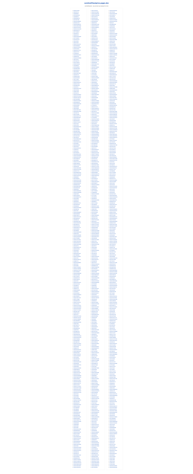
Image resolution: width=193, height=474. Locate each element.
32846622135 (76, 348)
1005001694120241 (95, 103)
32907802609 (76, 128)
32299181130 (75, 149)
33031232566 (76, 357)
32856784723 (76, 12)
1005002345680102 (95, 404)
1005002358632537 (113, 137)
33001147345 (94, 421)
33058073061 (76, 323)
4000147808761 (76, 296)
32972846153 (112, 164)
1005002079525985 (77, 421)
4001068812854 (112, 335)
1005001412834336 (113, 273)
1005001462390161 (113, 195)
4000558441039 (94, 436)
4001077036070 (76, 62)
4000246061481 (76, 358)
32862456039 (112, 290)
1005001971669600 (77, 319)
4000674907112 (112, 381)
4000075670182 (112, 233)
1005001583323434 (95, 450)
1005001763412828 (95, 219)
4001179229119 (76, 435)
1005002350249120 (113, 117)
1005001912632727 (77, 242)
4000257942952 (112, 219)
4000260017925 (112, 251)
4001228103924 (112, 288)
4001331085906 (76, 271)
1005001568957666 (95, 125)
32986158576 (76, 35)
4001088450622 (94, 187)
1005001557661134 (77, 259)
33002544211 (94, 221)
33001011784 (111, 65)
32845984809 (94, 93)
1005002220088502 (77, 294)
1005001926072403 (77, 141)
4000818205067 (76, 352)
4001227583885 (76, 238)
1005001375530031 (95, 426)
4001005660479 (76, 413)
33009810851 (94, 285)
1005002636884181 (77, 24)
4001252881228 (94, 178)
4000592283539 (76, 374)
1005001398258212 (77, 351)
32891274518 (75, 393)
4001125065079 (94, 90)
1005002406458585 (95, 416)
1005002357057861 (95, 303)
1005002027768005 (113, 416)
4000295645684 (94, 316)
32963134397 (76, 42)
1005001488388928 (113, 354)
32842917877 (76, 280)
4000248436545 (94, 163)
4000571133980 (76, 299)
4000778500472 (112, 244)
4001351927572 (76, 140)
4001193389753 (112, 149)
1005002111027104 (77, 161)
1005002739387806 (95, 15)
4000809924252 (76, 458)
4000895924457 (94, 229)
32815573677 (76, 210)
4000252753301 (76, 384)
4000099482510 (76, 18)
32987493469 (94, 380)
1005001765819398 (95, 372)
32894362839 (94, 299)
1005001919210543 (77, 253)
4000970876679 (76, 332)
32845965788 (76, 209)
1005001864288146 (95, 442)
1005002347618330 (95, 280)
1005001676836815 (95, 346)
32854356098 (112, 256)
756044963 (93, 70)
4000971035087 (112, 375)
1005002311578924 (95, 378)
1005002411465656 (77, 268)
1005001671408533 (95, 88)
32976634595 (94, 305)
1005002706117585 (113, 224)
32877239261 (112, 293)
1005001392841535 (95, 340)
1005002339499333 (113, 129)
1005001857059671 (95, 397)
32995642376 (112, 390)
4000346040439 (94, 157)
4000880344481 (76, 76)
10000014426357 (112, 198)
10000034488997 (94, 308)
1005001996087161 (95, 85)
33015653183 (76, 151)
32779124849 (112, 364)
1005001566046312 (95, 274)
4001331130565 (112, 456)
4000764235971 (112, 146)
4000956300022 (112, 419)
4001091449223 (112, 357)
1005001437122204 (77, 96)
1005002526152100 (77, 432)
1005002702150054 (77, 343)
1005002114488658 (95, 132)
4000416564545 (76, 218)
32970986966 (112, 170)
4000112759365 (94, 203)
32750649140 (76, 53)
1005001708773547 (77, 297)
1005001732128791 (77, 164)
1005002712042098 (113, 53)
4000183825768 (112, 314)
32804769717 (94, 245)
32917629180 (76, 143)
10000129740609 (112, 181)
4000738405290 (112, 155)
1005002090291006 (77, 181)
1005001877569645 (95, 67)
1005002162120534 (77, 282)
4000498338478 (76, 328)
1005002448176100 (95, 329)
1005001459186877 (77, 355)
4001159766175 (112, 15)
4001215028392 (94, 467)
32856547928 (112, 41)
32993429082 (112, 445)
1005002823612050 (113, 21)
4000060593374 (76, 277)
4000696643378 (94, 265)
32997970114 (93, 47)
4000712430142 (112, 174)
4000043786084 (76, 378)
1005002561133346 (95, 109)
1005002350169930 (77, 94)
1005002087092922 (113, 319)
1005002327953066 (113, 86)
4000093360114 (94, 418)
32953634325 (94, 407)
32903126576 (94, 123)
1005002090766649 (95, 332)
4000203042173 (76, 30)
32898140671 (112, 442)
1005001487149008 (113, 248)
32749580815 (112, 323)
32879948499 (94, 430)
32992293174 (76, 245)
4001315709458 (112, 59)
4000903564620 (76, 64)
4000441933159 (76, 120)
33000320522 (112, 435)
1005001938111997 (113, 97)
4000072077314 (94, 106)
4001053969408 (94, 448)
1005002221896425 (113, 433)
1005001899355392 (77, 126)
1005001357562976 (113, 422)
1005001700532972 (77, 241)
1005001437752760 (113, 338)
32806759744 (112, 56)
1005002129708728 (95, 170)
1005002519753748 (113, 128)
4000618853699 (76, 68)
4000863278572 (112, 222)
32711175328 (93, 195)
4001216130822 (76, 456)
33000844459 (94, 317)
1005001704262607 (113, 239)
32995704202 (112, 461)
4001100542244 (94, 39)
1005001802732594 (95, 461)
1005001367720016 (95, 225)
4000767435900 (112, 38)
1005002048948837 (77, 212)
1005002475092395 (77, 174)
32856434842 (94, 247)
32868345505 (94, 354)
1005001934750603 (95, 129)
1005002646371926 (95, 24)
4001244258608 (94, 83)
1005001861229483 (77, 416)
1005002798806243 (113, 389)
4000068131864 (112, 377)
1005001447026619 (113, 306)
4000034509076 (76, 145)
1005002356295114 (77, 82)
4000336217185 (76, 311)
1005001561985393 (113, 114)
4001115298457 (76, 38)
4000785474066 (112, 259)
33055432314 (94, 395)
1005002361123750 (113, 131)
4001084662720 (112, 106)
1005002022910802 (95, 128)
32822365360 (94, 79)
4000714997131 (112, 313)
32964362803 (94, 82)
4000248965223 (112, 279)
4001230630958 (76, 320)
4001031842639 (112, 151)
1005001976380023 (113, 209)
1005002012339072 (77, 100)
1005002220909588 (77, 192)
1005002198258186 (77, 167)
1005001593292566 (113, 432)
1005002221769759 (77, 400)
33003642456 (76, 166)
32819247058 (76, 125)
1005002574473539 (77, 169)
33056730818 (112, 85)
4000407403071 (94, 122)
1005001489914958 (113, 280)
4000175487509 (94, 10)
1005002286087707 (95, 465)
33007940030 (112, 232)
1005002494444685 (77, 306)
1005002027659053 (95, 45)
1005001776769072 (77, 256)
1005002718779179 (77, 372)
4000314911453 (94, 331)
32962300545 (112, 415)
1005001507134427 (77, 380)
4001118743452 (76, 303)
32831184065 (112, 369)
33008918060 (76, 424)
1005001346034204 (77, 377)
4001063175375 (76, 170)
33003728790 (112, 163)
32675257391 (112, 27)
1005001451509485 (95, 193)
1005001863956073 (113, 218)
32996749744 (112, 31)
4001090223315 (76, 22)
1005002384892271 (95, 41)
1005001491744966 (113, 39)
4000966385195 (112, 265)
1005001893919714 (113, 167)
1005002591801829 (113, 10)
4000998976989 (94, 51)
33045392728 (76, 112)
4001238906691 (112, 418)
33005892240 (76, 219)
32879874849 (76, 366)
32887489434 (112, 132)
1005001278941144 (113, 287)
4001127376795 (94, 180)
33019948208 (76, 206)
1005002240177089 (113, 262)
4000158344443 (112, 77)
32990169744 (94, 334)
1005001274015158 (77, 44)
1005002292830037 (77, 236)
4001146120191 (112, 325)
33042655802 (112, 190)
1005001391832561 (77, 467)
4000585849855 (94, 42)
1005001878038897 (113, 407)
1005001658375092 (77, 404)
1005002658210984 (95, 200)
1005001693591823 (95, 235)
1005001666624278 (77, 196)
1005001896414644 (77, 186)
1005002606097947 (113, 412)
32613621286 (112, 91)
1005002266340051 (113, 47)
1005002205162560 (77, 368)
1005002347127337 (95, 60)
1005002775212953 (77, 386)
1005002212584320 (95, 273)
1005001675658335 (77, 381)
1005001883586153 (113, 94)
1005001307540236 (113, 186)
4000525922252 (112, 254)
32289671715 (75, 261)
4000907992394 (94, 131)
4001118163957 (112, 141)
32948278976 (76, 193)
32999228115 (94, 177)
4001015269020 (94, 381)
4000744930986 (76, 99)
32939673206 (112, 68)
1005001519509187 (113, 157)
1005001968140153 (113, 200)
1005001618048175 (95, 149)
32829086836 (76, 410)
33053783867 (94, 322)
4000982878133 (112, 201)
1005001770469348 (113, 54)
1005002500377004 (77, 88)
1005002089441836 (95, 232)
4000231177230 (112, 334)
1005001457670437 (77, 438)
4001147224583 (112, 345)
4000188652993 (94, 138)
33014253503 (94, 44)
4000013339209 (76, 195)
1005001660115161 (76, 221)
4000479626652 (94, 419)
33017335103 (112, 261)
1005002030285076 (95, 390)
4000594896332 (76, 102)
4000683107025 (94, 313)
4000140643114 (76, 224)
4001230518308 (112, 227)
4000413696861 (112, 229)
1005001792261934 (113, 302)
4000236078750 (94, 374)
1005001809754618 (113, 71)
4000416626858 (94, 335)
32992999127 (94, 201)
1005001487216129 (77, 157)
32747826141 (75, 291)
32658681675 (94, 439)
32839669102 (76, 16)
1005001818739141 (113, 57)
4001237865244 (94, 342)
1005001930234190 (77, 429)
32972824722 (76, 93)
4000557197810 (112, 45)
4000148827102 (76, 342)
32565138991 (76, 265)
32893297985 (94, 287)
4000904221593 (94, 38)
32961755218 (94, 262)
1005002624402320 (77, 462)
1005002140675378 (113, 393)
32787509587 (94, 283)
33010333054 (76, 250)
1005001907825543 (113, 210)
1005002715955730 (95, 309)
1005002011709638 (95, 100)
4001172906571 (76, 31)
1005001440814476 (95, 464)
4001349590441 (94, 143)
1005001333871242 (77, 175)
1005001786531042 (113, 134)
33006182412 (112, 398)
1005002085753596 (77, 387)
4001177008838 (94, 190)
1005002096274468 (113, 158)
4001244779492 (112, 67)
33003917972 (94, 429)
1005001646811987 (77, 117)
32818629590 (112, 25)
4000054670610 (112, 238)
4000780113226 (94, 218)
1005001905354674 (77, 54)
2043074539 (111, 161)
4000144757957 (94, 355)
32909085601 (76, 177)
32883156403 (112, 451)
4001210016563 (94, 33)
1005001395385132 (113, 343)
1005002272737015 (95, 166)
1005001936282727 (95, 438)
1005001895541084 (77, 154)
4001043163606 (112, 386)
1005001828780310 (113, 352)
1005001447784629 (113, 19)
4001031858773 (112, 305)
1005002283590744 (95, 291)
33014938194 (94, 65)
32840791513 (94, 30)
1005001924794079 (95, 119)
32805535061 (112, 183)
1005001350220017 (95, 306)
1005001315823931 (95, 288)
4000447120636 (76, 433)
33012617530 (94, 114)
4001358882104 (112, 122)
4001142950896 (76, 129)
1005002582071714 (77, 227)
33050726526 (94, 325)
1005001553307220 (113, 303)
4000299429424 (94, 210)
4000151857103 (112, 438)
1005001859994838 (95, 282)
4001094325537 (76, 80)
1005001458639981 (95, 444)
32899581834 (76, 189)
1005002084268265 (113, 221)
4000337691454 (94, 409)
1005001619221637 (77, 412)
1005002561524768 (77, 180)
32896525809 (112, 88)
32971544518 (94, 371)
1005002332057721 (77, 134)
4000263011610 (94, 216)
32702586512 (94, 447)
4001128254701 (76, 60)
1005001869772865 (95, 368)
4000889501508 (112, 268)
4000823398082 (112, 337)
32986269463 (112, 51)
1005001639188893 (77, 262)
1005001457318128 (77, 47)
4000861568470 (76, 369)
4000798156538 (76, 204)
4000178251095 (76, 401)
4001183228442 (112, 28)
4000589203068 (94, 456)
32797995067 (112, 250)
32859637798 (112, 247)
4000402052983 (94, 86)
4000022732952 (94, 383)
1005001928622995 (95, 59)
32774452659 (94, 117)
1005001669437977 (95, 236)
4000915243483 (76, 406)
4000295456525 (112, 276)
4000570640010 (112, 282)
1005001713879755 (77, 354)
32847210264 (112, 326)
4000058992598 (76, 187)
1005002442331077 (77, 389)
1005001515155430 (77, 27)
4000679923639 (94, 441)
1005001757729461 (77, 309)
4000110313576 (112, 79)
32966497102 (112, 125)
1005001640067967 (113, 187)
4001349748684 (94, 146)
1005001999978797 (77, 436)
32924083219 (94, 50)
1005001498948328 (95, 167)
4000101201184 (76, 360)
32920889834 (76, 65)
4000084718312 (112, 320)
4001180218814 (76, 48)
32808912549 (112, 439)
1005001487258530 (77, 308)
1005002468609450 (113, 421)
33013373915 (112, 294)
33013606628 (112, 355)
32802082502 (112, 62)
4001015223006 (112, 44)
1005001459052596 (77, 103)
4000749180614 (76, 178)
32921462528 (94, 253)
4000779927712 (76, 325)
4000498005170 (94, 160)
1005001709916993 (95, 215)
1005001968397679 (95, 222)
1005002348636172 (95, 108)
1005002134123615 (77, 239)
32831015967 (76, 427)
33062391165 (94, 328)
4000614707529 (76, 119)
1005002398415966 (77, 25)
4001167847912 (94, 158)
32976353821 (112, 374)
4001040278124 (112, 430)
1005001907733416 (95, 206)
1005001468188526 (77, 190)
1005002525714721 (77, 270)
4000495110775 (112, 178)
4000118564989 (94, 48)
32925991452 (94, 198)
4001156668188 (76, 407)
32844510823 (94, 422)
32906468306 (94, 62)
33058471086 (76, 251)
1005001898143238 (77, 455)
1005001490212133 (95, 64)
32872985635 (112, 351)
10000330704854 (94, 302)
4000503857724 (112, 83)
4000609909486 (112, 103)
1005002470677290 (113, 145)
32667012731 (93, 148)
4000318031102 (94, 387)
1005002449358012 (77, 155)
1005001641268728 (113, 105)
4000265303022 (76, 225)
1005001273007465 (113, 241)
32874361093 (112, 42)
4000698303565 (76, 184)
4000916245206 (94, 242)
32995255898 (112, 309)
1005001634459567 (113, 465)
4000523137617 (112, 366)
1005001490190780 (77, 222)
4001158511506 (76, 19)
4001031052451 (112, 175)
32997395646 (112, 413)
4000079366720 (112, 274)
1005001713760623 (77, 267)
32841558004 (94, 435)
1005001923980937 (95, 432)
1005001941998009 (77, 21)
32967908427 (94, 28)
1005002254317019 (95, 152)
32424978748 (112, 60)
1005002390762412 (113, 340)
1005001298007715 (77, 419)
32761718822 (112, 138)
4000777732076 (112, 76)
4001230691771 (112, 245)
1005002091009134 (77, 183)
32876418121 (111, 360)
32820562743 (76, 453)
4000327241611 (112, 332)
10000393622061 (76, 334)
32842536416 (112, 184)
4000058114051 (112, 108)
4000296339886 (76, 415)
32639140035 (112, 192)
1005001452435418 (95, 54)
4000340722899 (76, 274)
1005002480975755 (77, 364)
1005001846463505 (95, 91)
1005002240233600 (95, 230)
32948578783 (76, 233)
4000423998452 (112, 300)
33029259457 (94, 294)
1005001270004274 (95, 352)
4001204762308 (76, 442)
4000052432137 (94, 80)
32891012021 (75, 264)
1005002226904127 (113, 242)
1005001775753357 (95, 224)
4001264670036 (112, 267)
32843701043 (76, 146)
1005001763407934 (95, 256)
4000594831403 (76, 300)
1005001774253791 (77, 302)
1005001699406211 (77, 441)
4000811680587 (76, 229)
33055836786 (76, 363)
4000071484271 (94, 377)
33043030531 (112, 30)
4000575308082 (76, 338)
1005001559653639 (113, 112)
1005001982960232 (95, 412)
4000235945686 (76, 398)
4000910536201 (94, 338)
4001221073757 (112, 361)
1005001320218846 (95, 112)
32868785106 (94, 22)
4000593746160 (76, 248)
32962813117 (111, 70)
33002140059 (76, 71)
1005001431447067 (95, 140)
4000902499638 (76, 290)
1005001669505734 (113, 216)
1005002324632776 (95, 174)
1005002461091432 (77, 148)
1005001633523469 (77, 322)
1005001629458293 (113, 285)
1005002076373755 (113, 160)
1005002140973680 (77, 444)
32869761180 (94, 35)
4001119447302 (94, 393)
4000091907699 (112, 120)
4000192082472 (76, 70)
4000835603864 (94, 227)
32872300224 (112, 380)
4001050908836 (76, 45)
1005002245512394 (95, 410)
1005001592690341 (95, 19)
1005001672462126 (77, 97)
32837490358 (112, 436)
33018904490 (112, 277)
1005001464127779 (77, 116)
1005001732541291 (113, 140)
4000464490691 (94, 172)
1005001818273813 (113, 236)
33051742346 (112, 253)
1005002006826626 (113, 395)
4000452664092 (76, 213)
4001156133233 (76, 39)
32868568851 (94, 375)
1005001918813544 (113, 74)
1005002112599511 (95, 126)
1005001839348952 (95, 141)
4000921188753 (76, 215)
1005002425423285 (77, 28)
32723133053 (94, 74)
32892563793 (112, 328)
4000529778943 (94, 364)
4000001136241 (94, 406)
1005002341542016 (113, 35)
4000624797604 (112, 212)
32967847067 (112, 230)
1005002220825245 (113, 48)
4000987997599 (112, 291)
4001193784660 (94, 276)
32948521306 (76, 91)
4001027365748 (76, 279)
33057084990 (94, 56)
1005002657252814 (95, 459)
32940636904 (76, 422)
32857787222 (94, 251)
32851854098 (112, 16)
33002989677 (112, 64)
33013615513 (75, 86)
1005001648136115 (113, 453)
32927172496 (76, 79)
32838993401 (112, 383)
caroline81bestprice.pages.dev (96, 3)
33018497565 (94, 189)
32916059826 (94, 254)
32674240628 (112, 358)
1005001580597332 (77, 247)
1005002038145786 (95, 244)
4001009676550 (76, 85)
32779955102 (94, 105)
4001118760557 (76, 152)
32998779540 (94, 349)
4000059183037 (112, 264)
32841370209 (112, 424)
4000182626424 (94, 21)
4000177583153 (76, 276)
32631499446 (76, 409)
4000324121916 (94, 401)
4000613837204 (112, 392)
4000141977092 (112, 109)
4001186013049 (112, 206)
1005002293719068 (95, 445)
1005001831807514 (95, 169)
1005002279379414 (77, 305)
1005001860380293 (113, 90)
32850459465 (76, 346)
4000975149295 (94, 31)
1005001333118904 (95, 12)
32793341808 (112, 397)
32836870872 (76, 329)
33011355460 (76, 395)
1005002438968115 (95, 27)
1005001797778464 (95, 239)
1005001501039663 (113, 180)
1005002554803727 (113, 406)
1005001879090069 (77, 235)
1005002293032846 (77, 335)
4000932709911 (76, 10)
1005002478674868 (113, 363)
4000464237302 (94, 311)
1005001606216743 (95, 314)
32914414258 (94, 96)
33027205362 (112, 12)
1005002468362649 (77, 232)
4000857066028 (76, 163)
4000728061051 (112, 322)
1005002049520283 (77, 337)
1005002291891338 (95, 13)
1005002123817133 (77, 383)
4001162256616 (76, 293)
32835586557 (112, 455)
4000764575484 (112, 372)
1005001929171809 (95, 164)
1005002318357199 (113, 378)
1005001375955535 (77, 345)
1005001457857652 (113, 296)
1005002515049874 (95, 77)
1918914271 (111, 22)
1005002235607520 (113, 447)
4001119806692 (76, 254)
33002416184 (76, 41)
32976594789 (112, 311)
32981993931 (94, 320)
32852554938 (76, 90)
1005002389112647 (77, 109)
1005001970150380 (113, 126)
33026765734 (76, 74)
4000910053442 (94, 433)
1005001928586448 (113, 80)
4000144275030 (112, 148)
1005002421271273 (77, 50)
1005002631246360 (113, 271)
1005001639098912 (95, 389)
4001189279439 (112, 193)
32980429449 (112, 207)
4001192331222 (94, 400)
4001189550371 (94, 323)
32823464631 (94, 213)
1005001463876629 (113, 270)
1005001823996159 (95, 233)
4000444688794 (76, 158)
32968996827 (76, 13)
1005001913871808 (113, 297)
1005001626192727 (95, 296)
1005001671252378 (77, 317)
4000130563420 (112, 308)
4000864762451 (112, 18)
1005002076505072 (95, 270)
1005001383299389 (77, 36)
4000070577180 (112, 348)
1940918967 (93, 319)
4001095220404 (94, 18)
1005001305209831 (77, 132)
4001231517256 (112, 444)
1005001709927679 (95, 175)
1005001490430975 (77, 465)
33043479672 (112, 368)
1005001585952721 (95, 116)
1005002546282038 (113, 196)
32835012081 (76, 426)
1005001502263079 (77, 450)
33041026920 (76, 160)
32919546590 (94, 369)
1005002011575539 (95, 155)
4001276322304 (76, 135)
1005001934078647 (95, 343)
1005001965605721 (95, 348)
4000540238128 (94, 258)
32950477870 (94, 241)
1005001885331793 (95, 161)
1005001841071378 (77, 203)
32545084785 (94, 261)
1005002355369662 (95, 384)
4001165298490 (76, 67)
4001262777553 (112, 169)
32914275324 (76, 123)
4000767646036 (94, 392)
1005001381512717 (95, 451)
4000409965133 (94, 363)
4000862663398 (112, 400)
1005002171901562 (77, 459)
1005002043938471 (113, 349)
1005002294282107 (95, 120)
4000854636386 (112, 346)
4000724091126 (94, 16)
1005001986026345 (77, 138)
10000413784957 (112, 96)
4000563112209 (76, 83)
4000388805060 (112, 24)
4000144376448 (112, 316)
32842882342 (76, 451)
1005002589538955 (95, 462)
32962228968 (94, 271)
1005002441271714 (113, 317)
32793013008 (112, 464)
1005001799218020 (95, 94)
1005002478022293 (113, 258)
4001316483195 (94, 268)
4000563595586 (94, 137)
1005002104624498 (113, 299)
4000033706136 (112, 93)
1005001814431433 (113, 283)
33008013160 (94, 209)
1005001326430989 (77, 244)
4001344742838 (94, 212)
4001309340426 (76, 15)
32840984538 (112, 203)
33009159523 (76, 201)
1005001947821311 (95, 293)
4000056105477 (76, 403)
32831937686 (76, 198)
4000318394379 (112, 73)
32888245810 (112, 387)
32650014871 (112, 426)
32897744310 (76, 59)
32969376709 (112, 441)
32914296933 (94, 196)
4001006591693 (76, 340)
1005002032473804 (113, 33)
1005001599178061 (77, 73)
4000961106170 (76, 313)
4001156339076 (112, 448)
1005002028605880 (77, 273)
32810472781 (75, 258)
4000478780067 (112, 36)
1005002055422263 (77, 392)
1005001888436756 (77, 172)
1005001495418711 (95, 259)
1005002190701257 (113, 204)
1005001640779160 (113, 410)
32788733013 (112, 462)
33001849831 (94, 99)
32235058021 (94, 248)
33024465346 (94, 71)
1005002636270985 (77, 111)
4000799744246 (94, 427)
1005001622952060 (95, 358)
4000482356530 (94, 386)
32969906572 (94, 300)
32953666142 (76, 285)
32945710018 (94, 337)
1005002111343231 (77, 122)
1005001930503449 (77, 361)
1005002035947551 (77, 349)
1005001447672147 (95, 424)
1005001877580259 (95, 297)
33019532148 (112, 384)
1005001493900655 (113, 116)
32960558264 (76, 287)
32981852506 (94, 186)
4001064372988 (94, 76)
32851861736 (76, 33)
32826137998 (76, 397)
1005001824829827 (95, 134)
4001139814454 (94, 145)
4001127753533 (112, 371)
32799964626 (94, 192)
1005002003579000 (77, 447)
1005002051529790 (95, 135)
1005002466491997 (113, 135)
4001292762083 (76, 77)
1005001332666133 (77, 461)
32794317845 (94, 403)
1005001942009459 (95, 207)
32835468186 (76, 230)
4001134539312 (94, 68)
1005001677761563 (113, 123)
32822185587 (112, 119)
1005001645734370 (113, 450)
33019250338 (112, 100)
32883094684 (76, 106)
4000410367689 (112, 152)
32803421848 (76, 326)
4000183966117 (94, 183)
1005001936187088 (113, 13)
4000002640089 (94, 97)
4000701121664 (112, 215)
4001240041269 (94, 290)
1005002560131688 (113, 111)
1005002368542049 (77, 464)
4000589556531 (94, 53)
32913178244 (112, 403)
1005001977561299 (95, 458)
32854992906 (94, 238)
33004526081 (112, 429)
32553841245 (112, 342)
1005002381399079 (95, 102)
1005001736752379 (77, 216)
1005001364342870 (77, 448)
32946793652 (112, 458)
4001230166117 (94, 36)
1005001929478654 (113, 82)
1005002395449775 (95, 181)
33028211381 (93, 357)
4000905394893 (76, 418)
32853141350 (112, 189)
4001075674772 (94, 279)
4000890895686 (112, 427)
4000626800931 (94, 326)
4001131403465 (94, 351)
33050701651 (76, 445)
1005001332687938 (95, 267)
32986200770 (76, 288)
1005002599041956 (95, 277)
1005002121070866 (95, 360)
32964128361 (112, 102)
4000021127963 (94, 415)
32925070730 (112, 404)
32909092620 (112, 177)
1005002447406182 (95, 250)
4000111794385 (76, 114)
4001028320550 (94, 151)
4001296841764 (76, 331)
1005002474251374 (113, 213)
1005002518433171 (113, 409)
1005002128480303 (113, 99)
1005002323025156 (95, 398)
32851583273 (112, 154)
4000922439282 (76, 371)
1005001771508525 (95, 154)
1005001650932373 (113, 166)
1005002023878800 (77, 57)
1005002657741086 (113, 225)
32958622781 (112, 50)
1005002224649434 (95, 264)
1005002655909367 (77, 390)
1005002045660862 (77, 375)
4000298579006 (76, 131)
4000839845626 (76, 430)
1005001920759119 (113, 401)
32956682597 (76, 200)
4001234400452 (94, 413)
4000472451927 (76, 439)
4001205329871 (76, 105)
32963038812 (94, 345)
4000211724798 (94, 361)
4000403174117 (76, 51)
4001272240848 (112, 172)
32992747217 (76, 314)
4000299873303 (94, 453)
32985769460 (76, 108)
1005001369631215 (95, 455)
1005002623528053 (95, 184)
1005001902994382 (113, 467)
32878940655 (112, 235)
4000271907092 (112, 329)
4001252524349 (76, 283)
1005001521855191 (95, 25)
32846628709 (76, 56)
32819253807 (94, 73)
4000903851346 (112, 143)
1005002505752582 (77, 316)
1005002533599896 (113, 331)
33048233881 (112, 459)
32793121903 (94, 366)
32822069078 (94, 204)
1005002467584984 (77, 207)
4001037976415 (94, 57)
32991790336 (76, 137)
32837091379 (94, 111)
